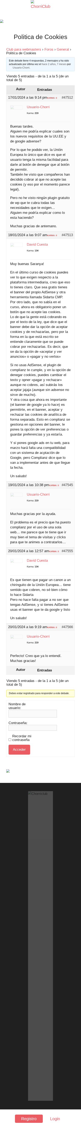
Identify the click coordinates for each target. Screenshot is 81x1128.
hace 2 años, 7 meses (54, 64)
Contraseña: (18, 723)
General (63, 49)
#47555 (67, 551)
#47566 (67, 627)
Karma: (30, 113)
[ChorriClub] (40, 6)
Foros (48, 49)
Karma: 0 (52, 98)
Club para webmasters (23, 49)
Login (55, 1118)
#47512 (67, 97)
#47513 (67, 235)
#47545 (67, 485)
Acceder (19, 750)
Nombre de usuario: (17, 706)
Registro (29, 1118)
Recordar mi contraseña (21, 738)
